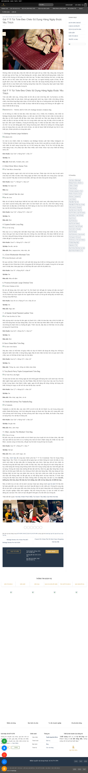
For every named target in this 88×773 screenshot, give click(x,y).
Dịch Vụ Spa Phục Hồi (28, 8)
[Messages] (4, 761)
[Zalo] (4, 748)
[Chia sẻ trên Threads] (31, 527)
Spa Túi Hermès (73, 220)
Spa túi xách (72, 229)
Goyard (75, 193)
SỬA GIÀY (72, 32)
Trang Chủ (4, 8)
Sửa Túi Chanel (72, 231)
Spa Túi (52, 533)
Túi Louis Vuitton (80, 239)
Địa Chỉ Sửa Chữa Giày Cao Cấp (76, 248)
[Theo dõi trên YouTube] (85, 1)
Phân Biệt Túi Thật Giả (74, 204)
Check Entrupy (72, 188)
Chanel (75, 185)
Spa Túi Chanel (81, 212)
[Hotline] (4, 754)
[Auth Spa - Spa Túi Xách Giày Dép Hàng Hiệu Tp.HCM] (18, 5)
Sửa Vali (20, 768)
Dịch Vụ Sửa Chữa (43, 8)
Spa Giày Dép (13, 768)
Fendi (70, 193)
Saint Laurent (72, 207)
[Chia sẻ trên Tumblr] (40, 527)
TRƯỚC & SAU (73, 39)
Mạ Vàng (48, 768)
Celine (70, 185)
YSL (76, 245)
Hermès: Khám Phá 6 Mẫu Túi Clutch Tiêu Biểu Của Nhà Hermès (36, 497)
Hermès (71, 196)
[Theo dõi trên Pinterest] (84, 1)
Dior (81, 191)
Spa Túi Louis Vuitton (74, 223)
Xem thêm (15, 743)
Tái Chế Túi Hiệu (40, 768)
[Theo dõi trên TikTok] (77, 1)
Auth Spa (13, 458)
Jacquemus (77, 196)
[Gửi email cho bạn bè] (34, 527)
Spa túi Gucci (58, 533)
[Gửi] (51, 4)
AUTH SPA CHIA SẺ (7, 16)
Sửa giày (78, 229)
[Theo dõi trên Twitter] (79, 1)
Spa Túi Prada (79, 226)
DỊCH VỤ (70, 1)
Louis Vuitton (72, 199)
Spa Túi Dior (72, 215)
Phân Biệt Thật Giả (73, 201)
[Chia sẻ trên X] (28, 527)
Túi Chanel (71, 237)
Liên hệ (14, 12)
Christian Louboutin (74, 191)
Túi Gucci (78, 237)
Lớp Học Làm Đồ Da (29, 768)
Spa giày (79, 207)
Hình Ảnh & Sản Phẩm (59, 8)
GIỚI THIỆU (63, 1)
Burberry (80, 182)
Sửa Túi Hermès (73, 234)
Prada (83, 204)
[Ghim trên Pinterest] (37, 527)
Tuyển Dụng (6, 12)
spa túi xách (52, 484)
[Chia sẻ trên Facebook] (25, 527)
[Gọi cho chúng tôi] (82, 1)
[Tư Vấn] (4, 768)
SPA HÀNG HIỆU (54, 1)
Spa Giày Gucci (72, 210)
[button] (69, 5)
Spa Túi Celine (72, 212)
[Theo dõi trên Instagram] (75, 1)
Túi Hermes (72, 239)
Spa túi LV (71, 226)
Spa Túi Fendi (80, 215)
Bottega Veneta (73, 182)
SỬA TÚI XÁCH (73, 36)
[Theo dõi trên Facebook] (74, 1)
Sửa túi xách (81, 234)
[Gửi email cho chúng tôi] (80, 1)
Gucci (80, 193)
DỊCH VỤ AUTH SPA (17, 16)
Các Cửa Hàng (55, 768)
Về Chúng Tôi (72, 8)
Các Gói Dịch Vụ (15, 8)
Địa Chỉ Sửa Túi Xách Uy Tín (76, 250)
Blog (80, 8)
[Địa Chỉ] (4, 741)
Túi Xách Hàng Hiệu (74, 242)
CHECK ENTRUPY (74, 26)
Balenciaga (77, 180)
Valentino (71, 245)
